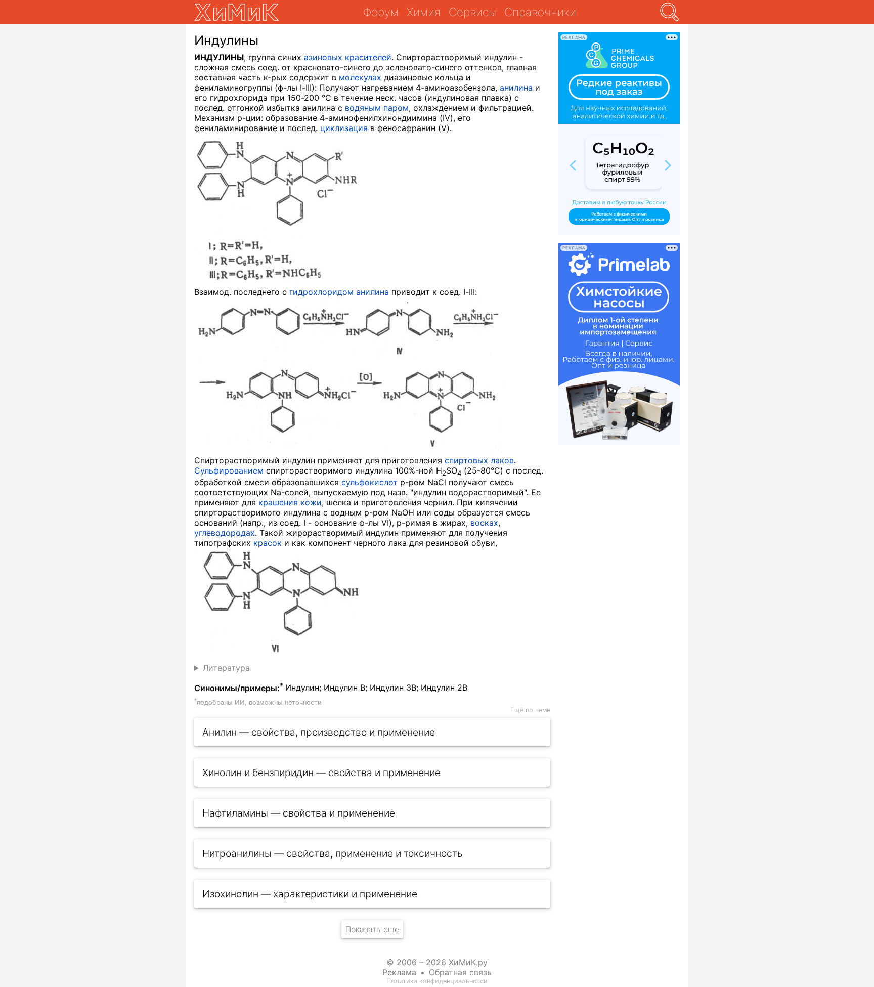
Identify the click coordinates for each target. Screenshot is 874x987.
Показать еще (372, 929)
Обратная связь (460, 972)
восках (484, 523)
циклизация (344, 128)
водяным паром (377, 108)
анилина (516, 87)
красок (267, 543)
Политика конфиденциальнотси (437, 981)
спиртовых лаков (479, 460)
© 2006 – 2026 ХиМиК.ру (437, 962)
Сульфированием (229, 470)
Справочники (540, 12)
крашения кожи (290, 502)
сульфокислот (369, 482)
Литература (226, 668)
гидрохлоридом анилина (339, 292)
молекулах (360, 77)
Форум (381, 12)
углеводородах (224, 533)
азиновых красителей (347, 57)
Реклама (399, 972)
